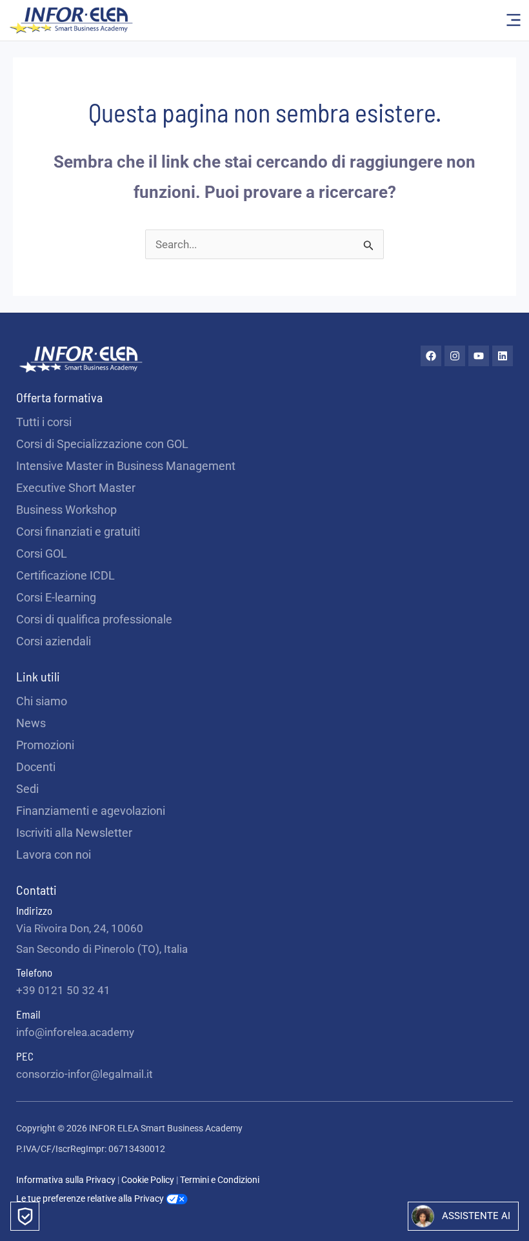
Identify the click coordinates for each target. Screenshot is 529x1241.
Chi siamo (41, 701)
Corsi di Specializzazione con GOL (102, 444)
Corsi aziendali (53, 641)
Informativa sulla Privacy (65, 1180)
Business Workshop (66, 509)
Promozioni (45, 745)
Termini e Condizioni (219, 1180)
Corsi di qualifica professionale (94, 619)
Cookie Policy (148, 1180)
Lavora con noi (53, 854)
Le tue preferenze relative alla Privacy (91, 1198)
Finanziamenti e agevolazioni (90, 810)
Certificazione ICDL (65, 575)
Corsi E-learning (56, 597)
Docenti (35, 767)
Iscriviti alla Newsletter (74, 832)
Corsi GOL (41, 553)
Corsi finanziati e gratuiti (78, 531)
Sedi (27, 789)
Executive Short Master (75, 487)
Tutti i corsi (44, 422)
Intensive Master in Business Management (125, 466)
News (31, 723)
